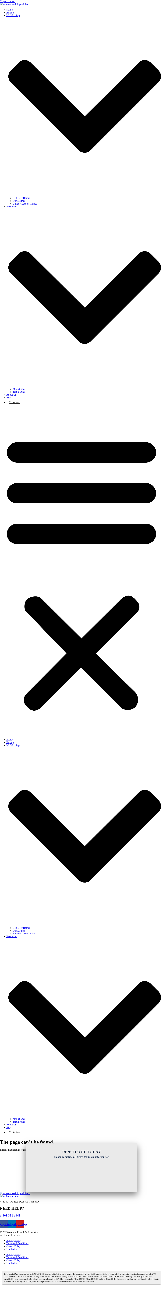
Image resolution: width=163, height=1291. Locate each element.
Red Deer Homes (21, 198)
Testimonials (19, 391)
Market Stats (19, 389)
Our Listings (19, 200)
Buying (10, 12)
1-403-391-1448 (10, 1215)
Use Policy (11, 1249)
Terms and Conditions (17, 1243)
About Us (11, 394)
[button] (81, 572)
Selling (9, 9)
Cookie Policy (13, 1246)
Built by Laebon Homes (25, 203)
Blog (8, 397)
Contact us (14, 402)
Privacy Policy (13, 1240)
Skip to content (7, 1)
